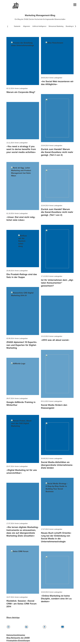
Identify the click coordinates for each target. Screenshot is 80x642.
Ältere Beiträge (13, 618)
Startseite (17, 26)
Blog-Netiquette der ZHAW (18, 638)
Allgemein (26, 26)
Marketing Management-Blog (40, 15)
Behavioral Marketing (56, 26)
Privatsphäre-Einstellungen (18, 641)
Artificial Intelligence (39, 26)
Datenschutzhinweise (15, 635)
